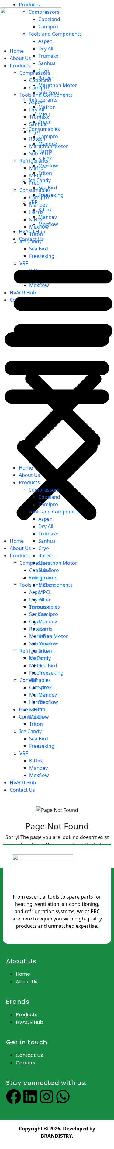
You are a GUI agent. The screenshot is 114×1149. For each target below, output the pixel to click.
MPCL (44, 114)
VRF (23, 753)
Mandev (38, 768)
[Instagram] (46, 1096)
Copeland (49, 19)
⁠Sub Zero (48, 92)
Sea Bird (38, 738)
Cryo (43, 70)
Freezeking (41, 746)
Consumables (44, 129)
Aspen (45, 41)
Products (29, 4)
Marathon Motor (57, 85)
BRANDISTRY (56, 1136)
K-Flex (36, 760)
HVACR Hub (23, 782)
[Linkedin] (30, 1096)
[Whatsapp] (63, 1096)
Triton (45, 173)
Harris (45, 151)
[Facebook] (13, 1096)
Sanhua (47, 63)
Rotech (46, 77)
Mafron (47, 107)
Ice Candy (40, 180)
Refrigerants (43, 99)
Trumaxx (48, 55)
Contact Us (22, 790)
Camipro (48, 26)
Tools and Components (55, 34)
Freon (45, 121)
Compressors (44, 12)
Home (26, 467)
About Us (29, 475)
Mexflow (39, 775)
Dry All (45, 48)
